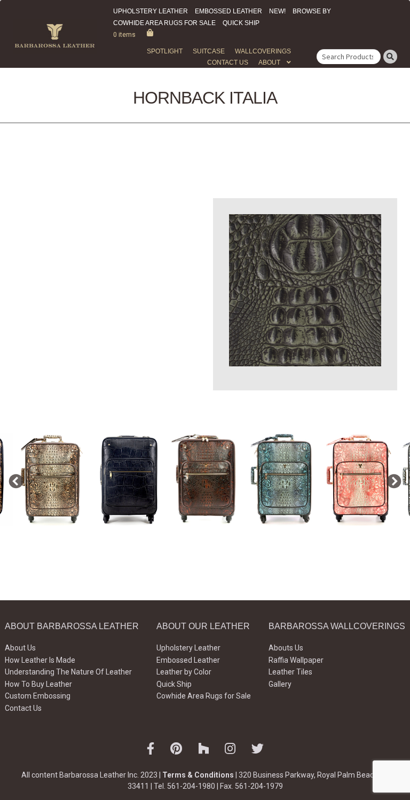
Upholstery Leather (150, 11)
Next (391, 479)
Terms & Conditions (198, 775)
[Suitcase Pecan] (205, 479)
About (269, 62)
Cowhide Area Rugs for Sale (164, 23)
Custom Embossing (37, 696)
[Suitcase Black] (128, 479)
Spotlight (165, 51)
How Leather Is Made (40, 660)
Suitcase (209, 51)
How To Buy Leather (38, 684)
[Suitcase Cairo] (51, 479)
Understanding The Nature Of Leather (68, 672)
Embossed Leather (228, 11)
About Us (20, 648)
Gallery (280, 684)
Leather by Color (183, 672)
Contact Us (227, 62)
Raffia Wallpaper (296, 660)
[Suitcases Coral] (359, 479)
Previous (13, 479)
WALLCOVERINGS (263, 51)
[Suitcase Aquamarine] (282, 479)
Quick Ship (241, 23)
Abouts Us (286, 648)
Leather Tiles (290, 672)
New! (277, 11)
